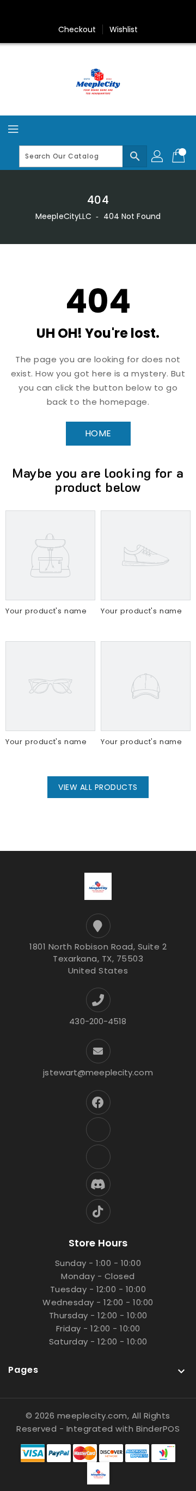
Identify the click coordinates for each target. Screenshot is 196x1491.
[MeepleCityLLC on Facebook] (25, 12)
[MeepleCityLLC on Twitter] (46, 12)
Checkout (77, 29)
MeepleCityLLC (63, 216)
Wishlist (123, 29)
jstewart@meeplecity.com (97, 1072)
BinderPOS (158, 1428)
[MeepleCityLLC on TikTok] (170, 12)
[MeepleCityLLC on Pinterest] (67, 12)
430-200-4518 (97, 1021)
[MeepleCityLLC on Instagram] (87, 12)
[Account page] (158, 156)
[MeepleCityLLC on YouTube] (129, 12)
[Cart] (180, 156)
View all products (98, 787)
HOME (98, 433)
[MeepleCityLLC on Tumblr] (108, 12)
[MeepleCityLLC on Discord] (150, 12)
